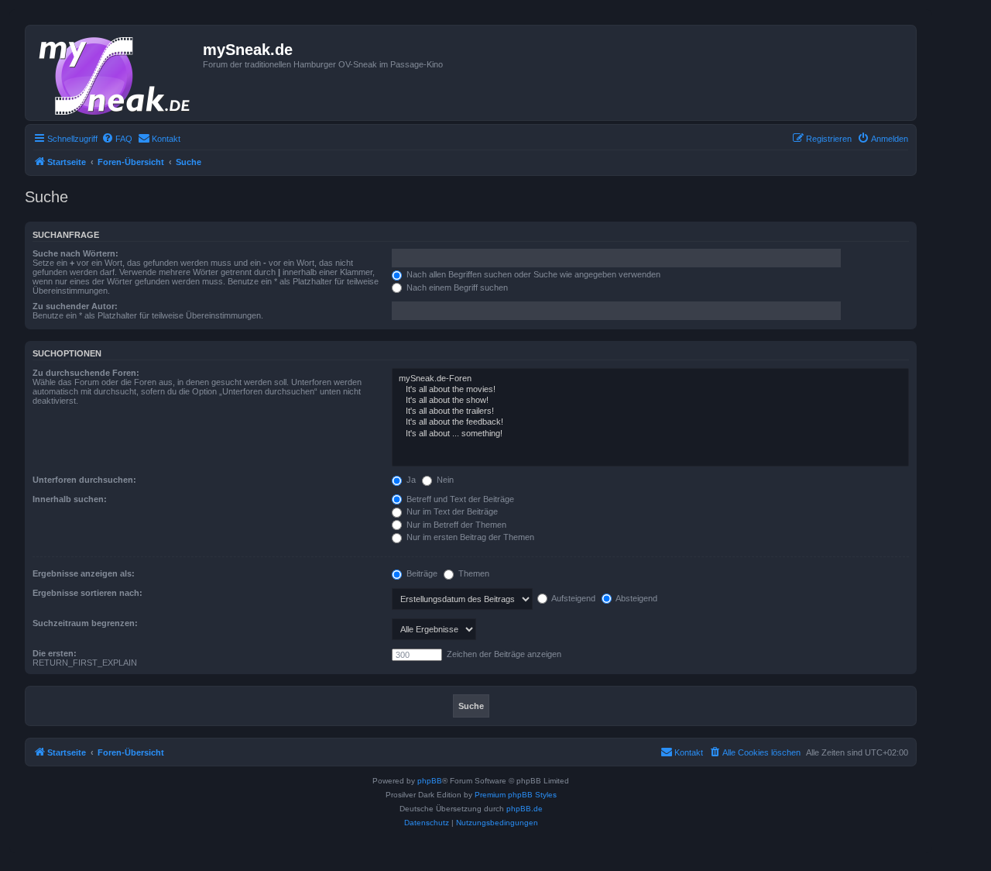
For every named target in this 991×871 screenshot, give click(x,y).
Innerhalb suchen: (70, 499)
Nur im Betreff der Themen (455, 524)
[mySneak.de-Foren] (650, 379)
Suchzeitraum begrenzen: (85, 623)
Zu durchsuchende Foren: (86, 372)
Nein (444, 479)
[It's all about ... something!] (650, 434)
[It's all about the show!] (650, 400)
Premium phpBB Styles (516, 794)
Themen (472, 573)
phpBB (429, 780)
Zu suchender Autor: (75, 306)
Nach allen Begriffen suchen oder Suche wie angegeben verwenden (532, 274)
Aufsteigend (572, 598)
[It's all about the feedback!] (650, 422)
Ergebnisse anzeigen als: (84, 573)
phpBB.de (524, 808)
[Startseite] (116, 72)
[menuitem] (116, 138)
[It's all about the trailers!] (650, 411)
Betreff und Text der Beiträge (459, 499)
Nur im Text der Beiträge (451, 511)
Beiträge (420, 573)
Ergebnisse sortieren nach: (87, 592)
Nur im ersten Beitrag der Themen (469, 537)
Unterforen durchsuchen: (84, 479)
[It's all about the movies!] (650, 389)
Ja (410, 479)
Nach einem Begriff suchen (456, 287)
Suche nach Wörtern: (75, 253)
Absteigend (635, 598)
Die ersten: (55, 653)
